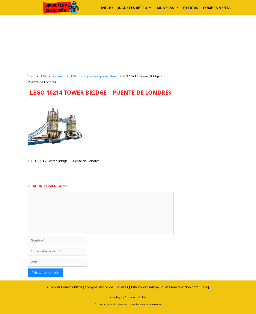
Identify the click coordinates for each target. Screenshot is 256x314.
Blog (205, 287)
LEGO (43, 76)
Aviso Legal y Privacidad (123, 297)
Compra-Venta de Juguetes (106, 287)
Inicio (107, 7)
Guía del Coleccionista (64, 287)
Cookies (142, 297)
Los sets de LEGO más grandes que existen (83, 76)
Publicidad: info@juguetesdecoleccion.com (165, 287)
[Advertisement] (128, 43)
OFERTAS (190, 7)
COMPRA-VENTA (217, 7)
